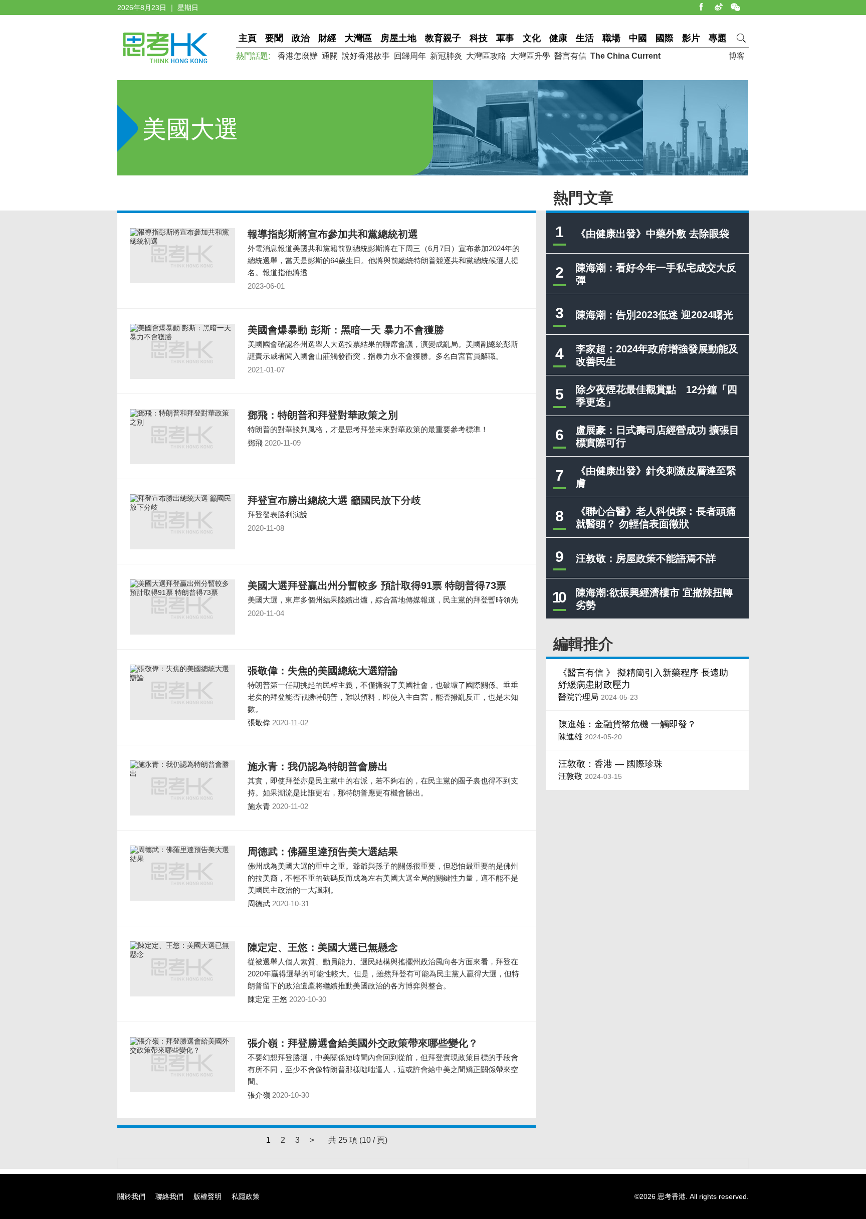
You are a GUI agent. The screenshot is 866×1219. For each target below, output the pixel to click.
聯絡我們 (169, 1196)
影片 (691, 38)
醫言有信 (570, 56)
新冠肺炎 (446, 56)
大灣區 (358, 38)
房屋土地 (398, 38)
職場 (611, 38)
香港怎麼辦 (298, 56)
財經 (327, 38)
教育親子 (443, 38)
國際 (665, 38)
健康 (558, 38)
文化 (532, 38)
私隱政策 (246, 1196)
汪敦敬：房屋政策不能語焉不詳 (646, 558)
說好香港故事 (366, 56)
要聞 (274, 38)
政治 (301, 38)
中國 (638, 38)
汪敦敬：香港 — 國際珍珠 (610, 764)
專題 (718, 38)
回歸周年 (410, 56)
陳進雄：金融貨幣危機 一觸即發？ (627, 724)
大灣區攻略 (486, 56)
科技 (479, 38)
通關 (330, 56)
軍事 (505, 38)
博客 (737, 56)
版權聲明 (207, 1196)
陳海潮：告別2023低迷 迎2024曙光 (654, 314)
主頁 (248, 38)
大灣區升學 (530, 56)
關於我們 (131, 1196)
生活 (585, 38)
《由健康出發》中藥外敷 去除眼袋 (652, 233)
